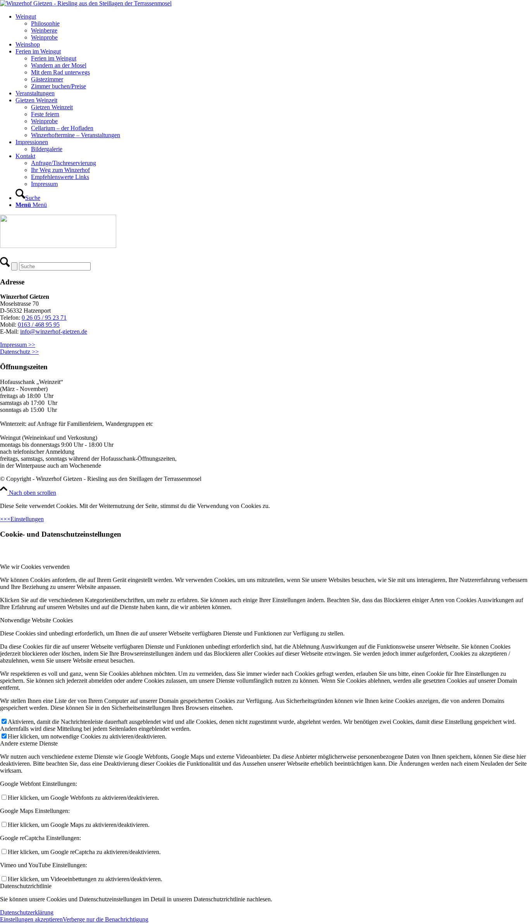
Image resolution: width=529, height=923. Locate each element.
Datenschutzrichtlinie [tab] (26, 886)
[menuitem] (272, 27)
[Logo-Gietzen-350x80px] (86, 3)
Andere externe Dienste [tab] (29, 743)
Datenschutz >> (19, 351)
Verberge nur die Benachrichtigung (105, 919)
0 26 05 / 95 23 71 (44, 317)
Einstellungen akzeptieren (31, 919)
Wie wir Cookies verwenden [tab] (35, 566)
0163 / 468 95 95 (39, 324)
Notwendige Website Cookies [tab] (36, 620)
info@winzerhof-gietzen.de (53, 331)
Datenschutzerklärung (26, 912)
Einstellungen (27, 519)
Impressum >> (17, 344)
